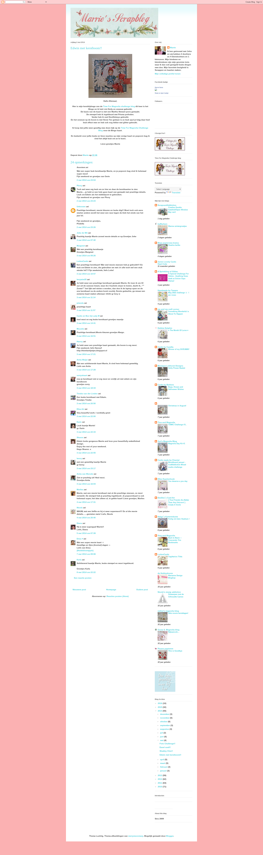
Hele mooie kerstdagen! (178, 613)
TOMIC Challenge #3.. (177, 425)
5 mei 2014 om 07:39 (86, 533)
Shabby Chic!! (166, 751)
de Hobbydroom (165, 573)
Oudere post (142, 589)
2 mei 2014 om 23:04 (86, 180)
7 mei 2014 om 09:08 (86, 554)
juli (162, 733)
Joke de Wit (82, 233)
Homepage (111, 589)
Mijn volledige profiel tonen (168, 74)
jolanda (80, 303)
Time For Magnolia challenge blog (119, 106)
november (165, 718)
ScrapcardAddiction (167, 205)
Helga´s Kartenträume (168, 517)
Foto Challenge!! (167, 743)
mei (162, 740)
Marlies (80, 489)
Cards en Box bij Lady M (88, 316)
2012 (160, 779)
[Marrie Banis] (156, 90)
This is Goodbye (175, 651)
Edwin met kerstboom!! (170, 755)
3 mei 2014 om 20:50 (86, 403)
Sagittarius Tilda (175, 557)
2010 (160, 787)
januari (163, 771)
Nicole (80, 508)
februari (164, 767)
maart (163, 763)
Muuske (80, 329)
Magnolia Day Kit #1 (176, 444)
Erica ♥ (80, 539)
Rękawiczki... (173, 632)
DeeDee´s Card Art (166, 498)
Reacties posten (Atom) (118, 596)
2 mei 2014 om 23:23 (86, 201)
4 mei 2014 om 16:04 (86, 484)
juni (162, 737)
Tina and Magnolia (166, 422)
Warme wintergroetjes (177, 226)
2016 (160, 703)
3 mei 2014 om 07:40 (86, 240)
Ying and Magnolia (166, 535)
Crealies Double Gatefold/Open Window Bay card (178, 209)
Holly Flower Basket (176, 368)
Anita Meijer (82, 360)
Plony (79, 185)
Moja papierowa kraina (168, 243)
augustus (165, 729)
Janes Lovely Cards (167, 262)
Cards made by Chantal (168, 460)
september (165, 725)
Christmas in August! (177, 406)
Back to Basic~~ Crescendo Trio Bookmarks (175, 540)
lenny (79, 458)
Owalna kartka (174, 245)
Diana (79, 523)
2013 (160, 775)
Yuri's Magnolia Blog (167, 441)
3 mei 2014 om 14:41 (86, 323)
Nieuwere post (79, 589)
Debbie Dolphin (165, 328)
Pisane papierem (165, 649)
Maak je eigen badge (161, 93)
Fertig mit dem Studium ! (179, 519)
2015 (160, 707)
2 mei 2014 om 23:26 (86, 227)
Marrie (173, 47)
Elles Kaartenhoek (166, 479)
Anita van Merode (85, 474)
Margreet (81, 246)
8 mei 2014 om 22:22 (86, 572)
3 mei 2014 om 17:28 (86, 370)
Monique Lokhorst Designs (170, 366)
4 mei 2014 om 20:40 (86, 518)
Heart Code (162, 264)
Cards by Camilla (165, 347)
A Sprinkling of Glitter (168, 271)
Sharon (80, 437)
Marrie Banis (159, 87)
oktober (164, 721)
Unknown (81, 206)
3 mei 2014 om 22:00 (86, 416)
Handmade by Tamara (168, 290)
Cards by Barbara (166, 385)
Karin (79, 422)
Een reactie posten (83, 578)
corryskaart (82, 375)
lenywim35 (82, 279)
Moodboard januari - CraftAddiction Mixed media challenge (177, 464)
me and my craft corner (168, 309)
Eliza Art (80, 409)
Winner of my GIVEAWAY (178, 349)
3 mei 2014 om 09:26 (86, 255)
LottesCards (82, 261)
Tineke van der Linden (87, 393)
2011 (160, 783)
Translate (176, 192)
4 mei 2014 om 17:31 (86, 502)
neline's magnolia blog (168, 611)
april (162, 759)
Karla (79, 560)
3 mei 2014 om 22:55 (86, 453)
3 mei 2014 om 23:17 (86, 468)
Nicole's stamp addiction (169, 592)
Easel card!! (165, 747)
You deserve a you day (177, 481)
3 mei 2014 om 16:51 (86, 336)
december (165, 714)
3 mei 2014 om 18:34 (86, 388)
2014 (160, 711)
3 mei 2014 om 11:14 (86, 297)
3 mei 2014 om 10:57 (86, 274)
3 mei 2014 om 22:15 (86, 432)
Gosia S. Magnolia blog (168, 630)
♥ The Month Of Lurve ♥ (178, 330)
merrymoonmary (135, 836)
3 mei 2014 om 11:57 (86, 310)
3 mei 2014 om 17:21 (86, 354)
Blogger (169, 836)
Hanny (80, 341)
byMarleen (162, 224)
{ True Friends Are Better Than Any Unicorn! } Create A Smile (178, 502)
